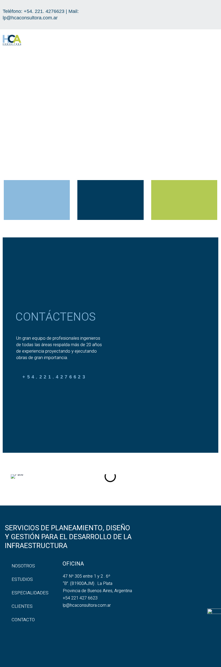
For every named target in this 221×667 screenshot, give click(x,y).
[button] (213, 41)
